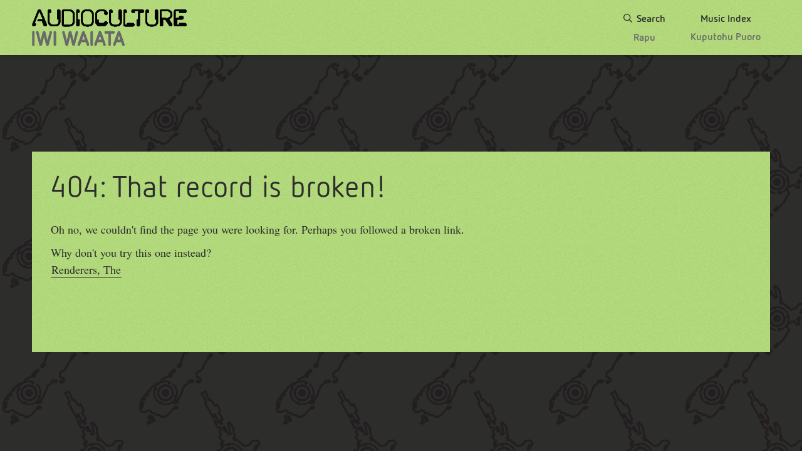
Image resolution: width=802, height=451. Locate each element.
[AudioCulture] (109, 27)
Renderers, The (86, 269)
